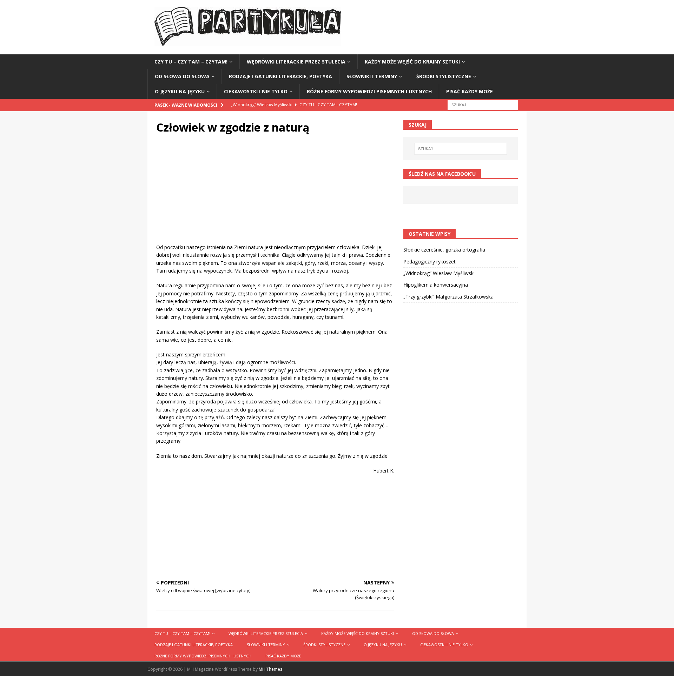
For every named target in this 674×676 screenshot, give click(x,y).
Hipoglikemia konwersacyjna (435, 284)
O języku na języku (180, 91)
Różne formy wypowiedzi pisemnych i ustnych (369, 91)
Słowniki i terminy (371, 76)
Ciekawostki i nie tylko (256, 91)
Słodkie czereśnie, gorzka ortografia (444, 249)
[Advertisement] (275, 194)
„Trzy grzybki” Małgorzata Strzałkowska (448, 296)
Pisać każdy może (469, 91)
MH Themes (270, 669)
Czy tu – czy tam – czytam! (190, 61)
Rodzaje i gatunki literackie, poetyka (280, 76)
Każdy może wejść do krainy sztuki (412, 61)
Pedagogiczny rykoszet (429, 261)
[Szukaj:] (483, 104)
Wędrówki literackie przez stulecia (296, 61)
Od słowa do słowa (182, 76)
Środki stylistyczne (443, 76)
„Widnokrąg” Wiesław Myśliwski (439, 273)
